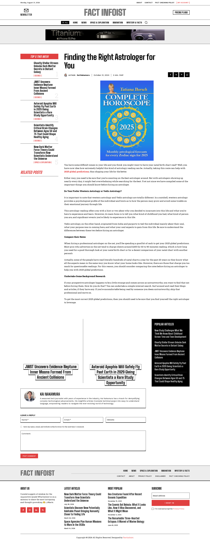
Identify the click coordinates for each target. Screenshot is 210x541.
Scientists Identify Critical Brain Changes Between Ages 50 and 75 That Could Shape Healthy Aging (46, 131)
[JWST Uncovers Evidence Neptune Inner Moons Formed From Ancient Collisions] (26, 85)
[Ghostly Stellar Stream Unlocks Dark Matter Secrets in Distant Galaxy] (26, 67)
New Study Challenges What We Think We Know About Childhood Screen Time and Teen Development (170, 333)
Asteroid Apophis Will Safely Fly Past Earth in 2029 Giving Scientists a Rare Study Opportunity (45, 109)
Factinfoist (128, 537)
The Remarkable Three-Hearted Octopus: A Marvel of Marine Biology (126, 520)
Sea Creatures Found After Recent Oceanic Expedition (125, 496)
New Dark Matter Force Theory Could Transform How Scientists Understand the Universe (46, 152)
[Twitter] (176, 74)
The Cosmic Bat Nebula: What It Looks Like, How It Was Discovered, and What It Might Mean (127, 508)
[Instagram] (29, 510)
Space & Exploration (43, 162)
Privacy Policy (178, 509)
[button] (146, 22)
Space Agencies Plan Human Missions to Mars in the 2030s (82, 523)
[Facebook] (170, 74)
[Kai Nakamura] (66, 75)
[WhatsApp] (187, 74)
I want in (169, 503)
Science (38, 76)
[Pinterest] (181, 74)
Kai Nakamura (83, 75)
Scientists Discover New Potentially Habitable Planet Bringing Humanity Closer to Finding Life (82, 511)
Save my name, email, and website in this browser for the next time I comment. (53, 427)
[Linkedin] (36, 510)
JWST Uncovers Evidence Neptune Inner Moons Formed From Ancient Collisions (45, 87)
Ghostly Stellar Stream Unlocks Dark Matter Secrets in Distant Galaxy (46, 67)
